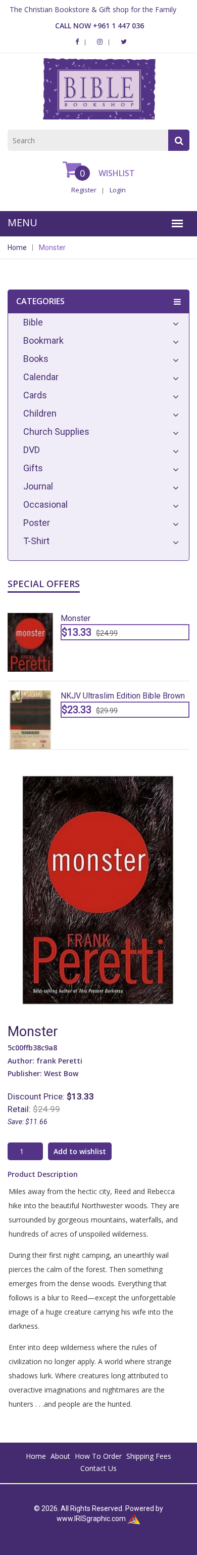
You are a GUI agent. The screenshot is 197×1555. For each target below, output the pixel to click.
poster (36, 522)
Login (118, 189)
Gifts (33, 468)
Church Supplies (56, 431)
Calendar (41, 377)
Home (17, 247)
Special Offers (44, 584)
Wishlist (115, 173)
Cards (35, 395)
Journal (38, 486)
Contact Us (98, 1468)
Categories (40, 301)
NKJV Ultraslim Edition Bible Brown (123, 696)
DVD (31, 449)
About (60, 1456)
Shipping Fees (148, 1456)
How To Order (98, 1456)
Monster (52, 247)
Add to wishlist (80, 1151)
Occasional (45, 504)
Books (35, 358)
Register (83, 189)
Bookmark (43, 340)
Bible (33, 322)
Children (40, 413)
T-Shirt (36, 541)
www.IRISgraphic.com (91, 1519)
